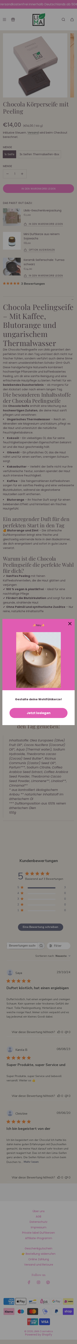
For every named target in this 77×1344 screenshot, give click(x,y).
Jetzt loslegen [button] (39, 713)
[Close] (70, 623)
